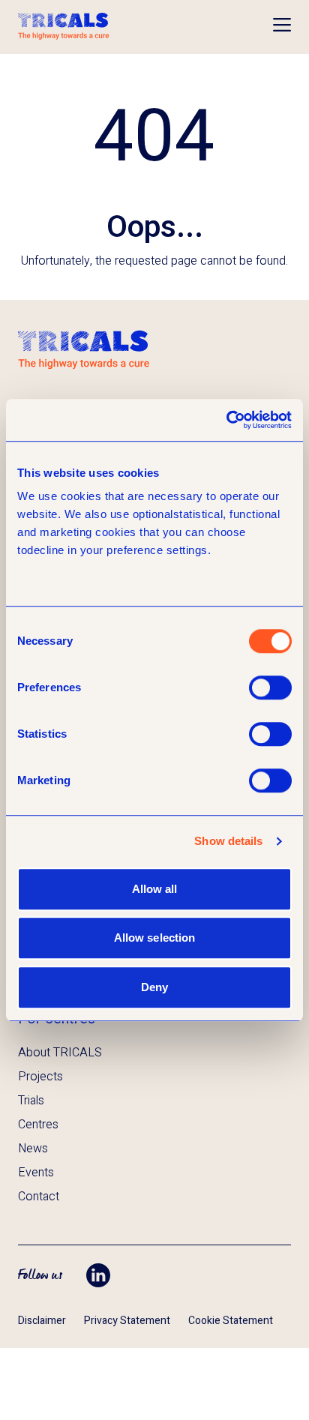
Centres (38, 1125)
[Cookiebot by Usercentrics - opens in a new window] (226, 420)
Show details (228, 840)
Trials (31, 1101)
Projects (40, 1077)
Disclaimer (42, 1321)
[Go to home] (64, 27)
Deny (154, 987)
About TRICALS (60, 1053)
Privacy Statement (127, 1321)
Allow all (155, 888)
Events (36, 1173)
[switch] (270, 688)
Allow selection (155, 937)
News (33, 1149)
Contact (38, 1197)
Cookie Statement (230, 1321)
